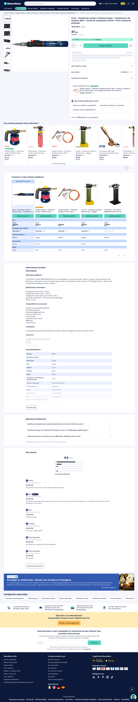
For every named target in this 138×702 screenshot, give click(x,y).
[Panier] (133, 4)
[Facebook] (98, 677)
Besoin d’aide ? (8, 665)
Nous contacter (8, 668)
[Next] (124, 255)
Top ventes (51, 676)
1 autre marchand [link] (93, 117)
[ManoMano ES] (63, 687)
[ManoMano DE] (58, 687)
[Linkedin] (93, 677)
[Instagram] (107, 677)
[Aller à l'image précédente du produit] (15, 43)
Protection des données (55, 699)
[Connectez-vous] (128, 4)
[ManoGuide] (133, 697)
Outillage (11, 13)
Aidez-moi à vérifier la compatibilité (84, 105)
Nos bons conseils (53, 659)
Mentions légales (40, 699)
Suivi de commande (10, 659)
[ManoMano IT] (49, 687)
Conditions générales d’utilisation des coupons (18, 682)
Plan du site (30, 699)
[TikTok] (112, 677)
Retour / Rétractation (10, 662)
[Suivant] (132, 168)
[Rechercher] (26, 3)
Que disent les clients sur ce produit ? (112, 105)
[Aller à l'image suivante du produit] (64, 43)
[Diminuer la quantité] (73, 45)
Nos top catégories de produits (58, 662)
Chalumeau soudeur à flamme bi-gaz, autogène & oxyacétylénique (57, 13)
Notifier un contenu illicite (12, 671)
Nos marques (52, 668)
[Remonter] (132, 689)
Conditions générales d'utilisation (86, 699)
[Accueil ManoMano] (12, 4)
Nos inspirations (53, 674)
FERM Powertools (82, 117)
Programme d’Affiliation (11, 679)
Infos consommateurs (105, 699)
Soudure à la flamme (32, 13)
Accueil (6, 13)
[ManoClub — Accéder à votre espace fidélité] (123, 4)
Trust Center (69, 699)
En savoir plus (87, 649)
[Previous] (119, 255)
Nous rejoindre (8, 676)
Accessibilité (125, 699)
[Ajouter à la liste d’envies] (131, 45)
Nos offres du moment (55, 671)
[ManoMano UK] (54, 687)
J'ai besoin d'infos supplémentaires (84, 110)
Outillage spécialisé (20, 13)
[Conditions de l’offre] (132, 39)
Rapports (117, 699)
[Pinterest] (102, 677)
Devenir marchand (10, 674)
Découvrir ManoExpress (55, 679)
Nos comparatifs (53, 665)
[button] (102, 89)
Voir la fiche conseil (107, 587)
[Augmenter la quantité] (81, 45)
